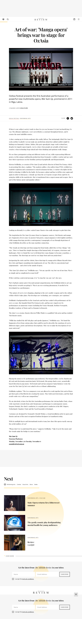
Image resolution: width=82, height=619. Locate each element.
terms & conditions (28, 579)
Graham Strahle (24, 108)
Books (36, 484)
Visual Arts (25, 484)
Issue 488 (42, 498)
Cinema (19, 484)
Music (31, 484)
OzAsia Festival (14, 118)
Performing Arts (25, 118)
